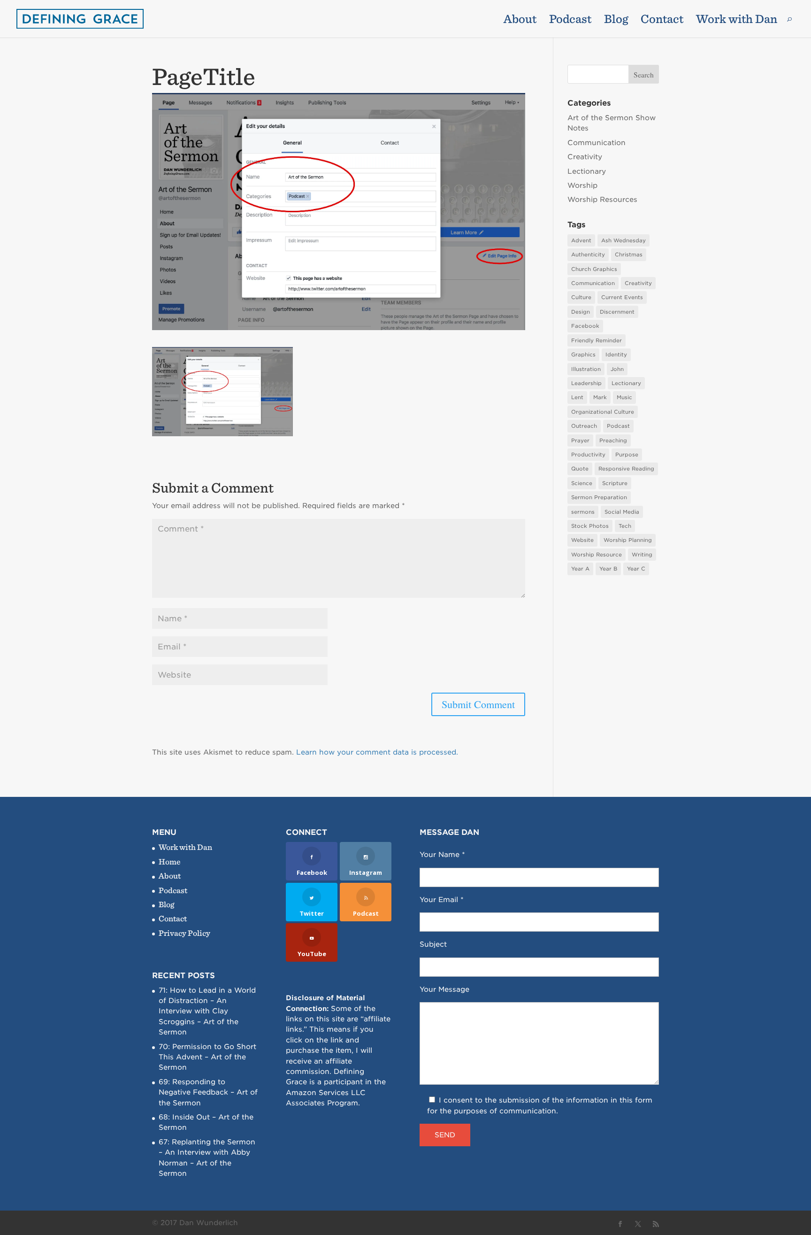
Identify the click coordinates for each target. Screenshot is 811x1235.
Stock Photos (590, 526)
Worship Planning (628, 540)
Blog (616, 20)
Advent (581, 240)
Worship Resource (596, 554)
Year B (608, 568)
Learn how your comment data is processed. (377, 752)
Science (581, 483)
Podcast (570, 20)
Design (580, 312)
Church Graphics (594, 269)
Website (582, 540)
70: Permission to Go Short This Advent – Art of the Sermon (207, 1057)
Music (624, 397)
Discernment (617, 312)
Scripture (614, 483)
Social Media (621, 512)
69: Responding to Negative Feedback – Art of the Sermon (208, 1092)
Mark (600, 397)
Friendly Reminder (596, 340)
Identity (616, 354)
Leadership (586, 383)
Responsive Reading (626, 468)
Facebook (585, 326)
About (520, 20)
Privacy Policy (184, 933)
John (617, 369)
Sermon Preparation (599, 497)
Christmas (629, 254)
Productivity (588, 454)
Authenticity (588, 254)
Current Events (622, 297)
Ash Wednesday (623, 240)
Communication (596, 143)
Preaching (613, 440)
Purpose (626, 454)
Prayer (580, 440)
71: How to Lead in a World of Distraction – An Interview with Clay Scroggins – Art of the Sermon (207, 1011)
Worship (582, 185)
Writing (642, 554)
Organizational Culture (602, 412)
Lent (577, 397)
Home (170, 861)
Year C (636, 568)
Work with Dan (736, 20)
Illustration (586, 369)
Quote (580, 468)
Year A (580, 568)
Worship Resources (602, 199)
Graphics (583, 354)
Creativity (584, 157)
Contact (662, 20)
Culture (581, 297)
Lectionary (586, 171)
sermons (583, 512)
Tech (625, 526)
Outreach (584, 426)
